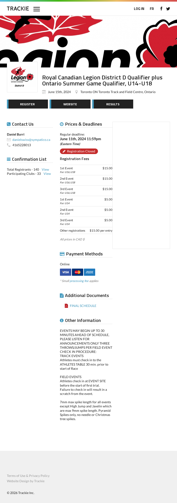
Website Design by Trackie (25, 481)
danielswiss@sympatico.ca (31, 140)
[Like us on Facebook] (161, 8)
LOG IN (139, 8)
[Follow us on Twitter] (168, 8)
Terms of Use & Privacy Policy (28, 476)
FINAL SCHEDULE (83, 306)
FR (152, 8)
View (45, 169)
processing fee (79, 281)
